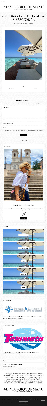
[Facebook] (2, 1)
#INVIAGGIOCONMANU (23, 6)
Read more (23, 218)
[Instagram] (4, 1)
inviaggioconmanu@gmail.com (9, 366)
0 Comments (22, 23)
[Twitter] (3, 1)
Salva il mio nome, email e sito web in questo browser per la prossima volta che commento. (24, 130)
